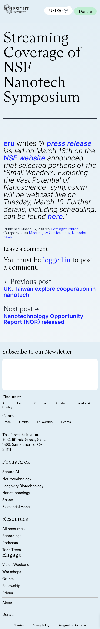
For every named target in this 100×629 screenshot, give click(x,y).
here (55, 216)
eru (9, 143)
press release (69, 143)
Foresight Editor (64, 229)
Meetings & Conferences (49, 233)
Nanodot (79, 233)
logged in (56, 260)
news (7, 237)
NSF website (24, 158)
